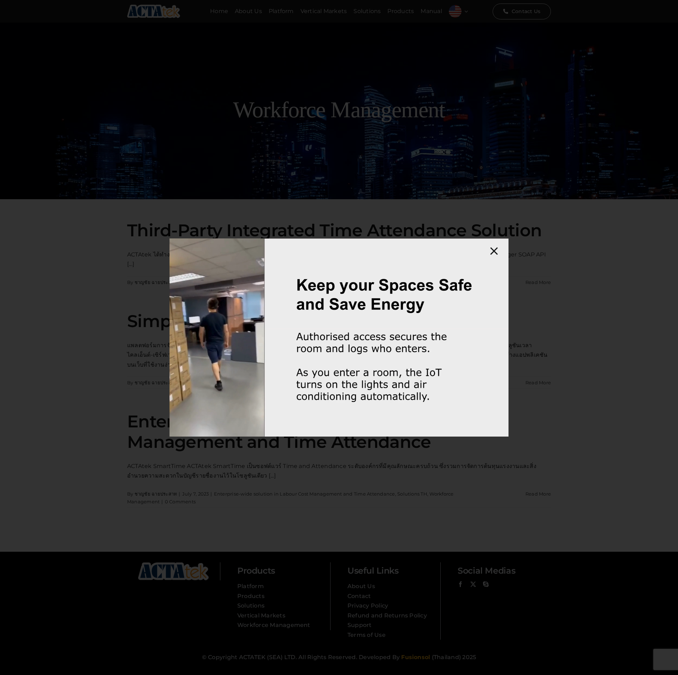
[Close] (494, 251)
